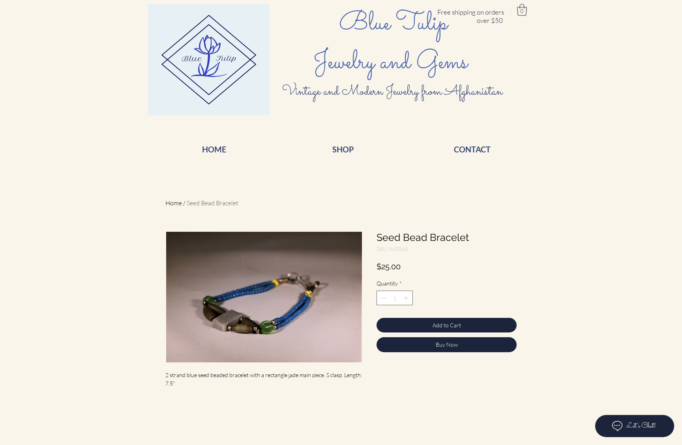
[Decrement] (383, 298)
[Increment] (407, 298)
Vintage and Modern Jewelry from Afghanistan (393, 91)
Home (173, 203)
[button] (522, 10)
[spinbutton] (395, 298)
